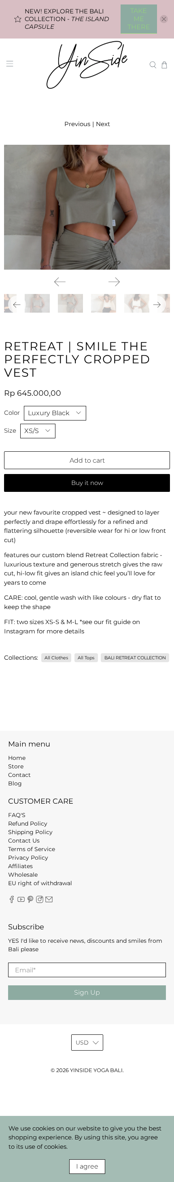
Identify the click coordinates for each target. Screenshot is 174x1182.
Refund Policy (27, 823)
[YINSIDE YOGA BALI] (87, 65)
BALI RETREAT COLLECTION (135, 658)
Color (12, 412)
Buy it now (87, 483)
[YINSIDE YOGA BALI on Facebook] (11, 901)
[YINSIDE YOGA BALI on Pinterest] (30, 901)
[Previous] (60, 282)
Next (103, 124)
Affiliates (20, 866)
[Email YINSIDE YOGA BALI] (49, 901)
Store (15, 766)
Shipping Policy (30, 832)
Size (10, 430)
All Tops (86, 658)
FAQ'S (16, 815)
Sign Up (87, 992)
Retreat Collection (112, 555)
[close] (164, 19)
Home (16, 758)
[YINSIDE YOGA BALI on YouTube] (21, 901)
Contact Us (24, 840)
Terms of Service (31, 849)
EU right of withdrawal (40, 883)
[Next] (114, 282)
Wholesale (23, 874)
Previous (77, 124)
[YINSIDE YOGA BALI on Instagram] (39, 901)
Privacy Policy (28, 857)
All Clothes (56, 658)
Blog (15, 783)
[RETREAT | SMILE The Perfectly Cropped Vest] (87, 207)
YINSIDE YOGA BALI (96, 1070)
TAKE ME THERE (138, 19)
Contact (19, 775)
